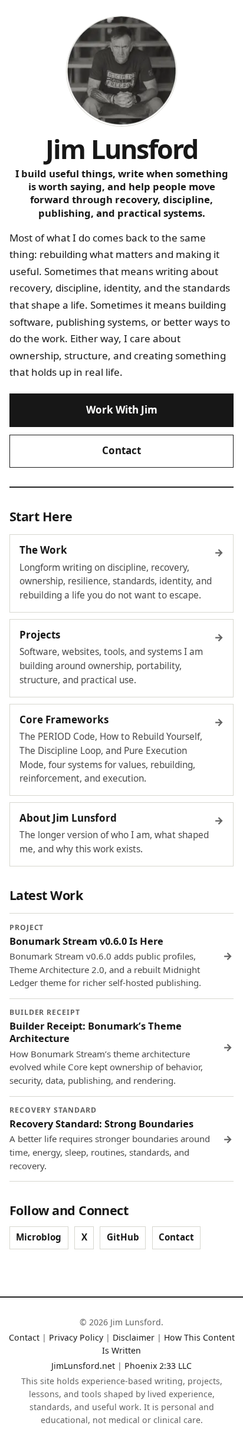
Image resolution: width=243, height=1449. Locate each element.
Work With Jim (121, 409)
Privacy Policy (76, 1337)
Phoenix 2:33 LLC (158, 1365)
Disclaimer (134, 1337)
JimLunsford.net (83, 1365)
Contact (121, 450)
